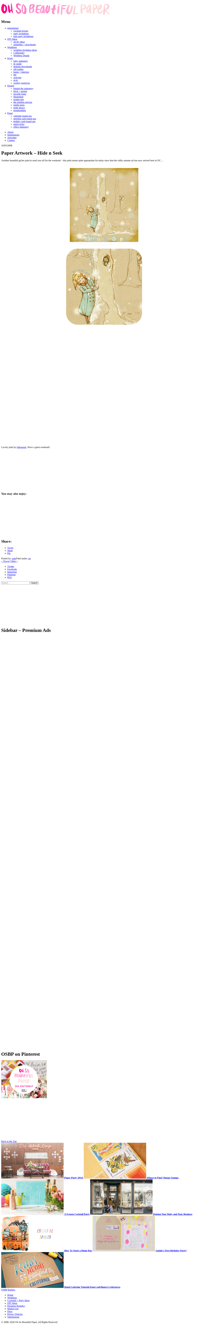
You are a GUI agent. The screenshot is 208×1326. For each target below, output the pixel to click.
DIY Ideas (12, 39)
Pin (9, 553)
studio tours (19, 105)
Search (34, 583)
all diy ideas (19, 42)
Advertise (12, 137)
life (14, 74)
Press (9, 1311)
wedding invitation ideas (25, 50)
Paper (10, 113)
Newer (5, 561)
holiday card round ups (24, 121)
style (15, 80)
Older (14, 561)
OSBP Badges (8, 1289)
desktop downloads (22, 66)
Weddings (12, 47)
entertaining (13, 28)
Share (10, 550)
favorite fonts (19, 94)
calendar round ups (22, 116)
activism (17, 77)
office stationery (21, 127)
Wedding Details (21, 55)
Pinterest (11, 574)
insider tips (18, 99)
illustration (18, 96)
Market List (12, 1308)
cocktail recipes (20, 31)
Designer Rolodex (16, 1306)
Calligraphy (19, 53)
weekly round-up (21, 83)
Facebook (12, 569)
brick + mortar (20, 91)
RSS (9, 577)
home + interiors (21, 72)
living (10, 58)
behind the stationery (23, 88)
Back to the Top (9, 1141)
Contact (11, 140)
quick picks (18, 124)
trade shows (19, 107)
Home (10, 1295)
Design (10, 85)
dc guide (17, 64)
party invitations (21, 33)
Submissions (13, 135)
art (29, 558)
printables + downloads (24, 44)
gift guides (18, 69)
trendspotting (19, 110)
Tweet (10, 548)
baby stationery (20, 61)
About (10, 132)
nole (14, 558)
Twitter (10, 566)
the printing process (22, 102)
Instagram (12, 572)
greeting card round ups (24, 118)
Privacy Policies (15, 1314)
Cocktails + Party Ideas (18, 1300)
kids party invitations (23, 36)
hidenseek (21, 447)
